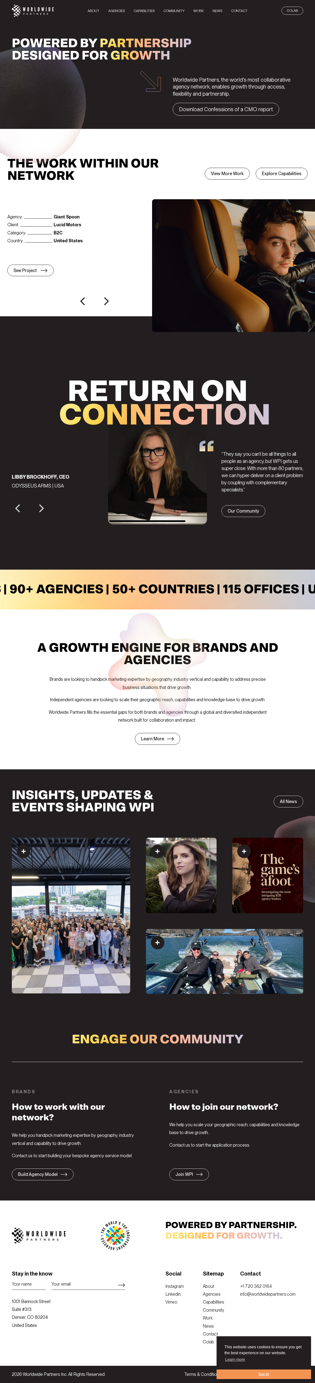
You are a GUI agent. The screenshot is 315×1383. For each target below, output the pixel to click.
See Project (26, 270)
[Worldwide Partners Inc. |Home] (33, 15)
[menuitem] (93, 11)
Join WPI (184, 1174)
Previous (78, 298)
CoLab (292, 11)
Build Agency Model (38, 1174)
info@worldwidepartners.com (268, 1294)
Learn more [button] (235, 1359)
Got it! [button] (264, 1374)
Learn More (152, 738)
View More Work (227, 173)
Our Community (243, 511)
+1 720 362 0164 (256, 1286)
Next (101, 298)
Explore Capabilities (281, 173)
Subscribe (121, 1285)
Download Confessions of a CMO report (226, 109)
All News (288, 801)
